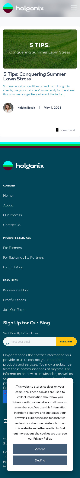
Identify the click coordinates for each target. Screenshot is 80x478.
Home (8, 195)
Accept (40, 449)
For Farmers (12, 248)
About (8, 205)
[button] (74, 7)
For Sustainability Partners (23, 257)
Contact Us (11, 225)
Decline (40, 460)
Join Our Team (14, 309)
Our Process (12, 215)
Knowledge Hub (15, 290)
